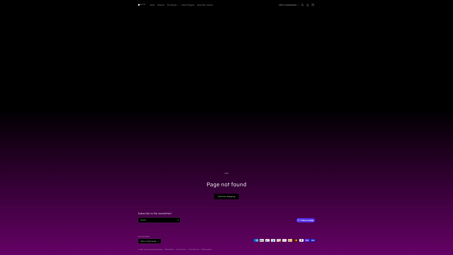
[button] (173, 4)
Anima (146, 250)
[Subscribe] (177, 220)
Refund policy (169, 249)
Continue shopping (226, 196)
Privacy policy (181, 249)
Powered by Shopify (155, 250)
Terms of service (193, 249)
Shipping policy (206, 249)
